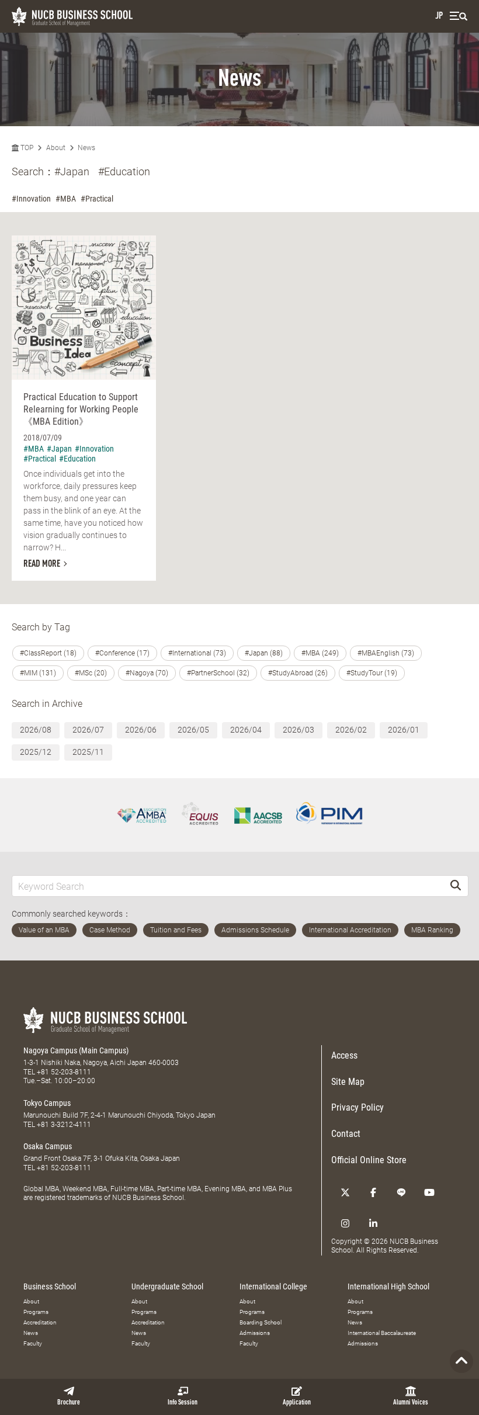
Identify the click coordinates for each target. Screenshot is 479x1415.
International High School (388, 1286)
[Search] (455, 886)
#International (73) (197, 653)
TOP (26, 148)
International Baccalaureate (382, 1333)
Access (344, 1055)
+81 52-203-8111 (64, 1072)
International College (273, 1286)
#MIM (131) (38, 673)
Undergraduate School (167, 1286)
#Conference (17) (122, 653)
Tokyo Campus (47, 1103)
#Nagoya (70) (147, 673)
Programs (35, 1312)
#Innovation (31, 198)
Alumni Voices (410, 1402)
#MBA (65, 198)
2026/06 (141, 729)
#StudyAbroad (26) (298, 673)
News (86, 148)
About (55, 148)
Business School (49, 1286)
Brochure (68, 1402)
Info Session (182, 1402)
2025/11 (88, 752)
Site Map (348, 1081)
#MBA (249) (320, 653)
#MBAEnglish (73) (385, 653)
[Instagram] (345, 1223)
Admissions (254, 1333)
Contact (345, 1133)
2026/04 (246, 729)
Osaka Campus (47, 1146)
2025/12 (35, 752)
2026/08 (35, 729)
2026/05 (193, 729)
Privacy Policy (357, 1107)
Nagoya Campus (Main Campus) (76, 1050)
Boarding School (260, 1322)
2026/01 (403, 729)
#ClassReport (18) (48, 653)
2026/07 (88, 729)
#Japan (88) (264, 653)
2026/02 (351, 729)
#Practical (97, 198)
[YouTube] (429, 1192)
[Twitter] (345, 1192)
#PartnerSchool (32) (218, 673)
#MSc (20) (91, 673)
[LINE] (401, 1192)
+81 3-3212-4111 (64, 1125)
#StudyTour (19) (371, 673)
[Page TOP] (461, 1361)
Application (297, 1402)
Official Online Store (369, 1160)
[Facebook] (373, 1192)
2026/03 (298, 729)
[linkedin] (373, 1223)
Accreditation (40, 1322)
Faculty (32, 1343)
